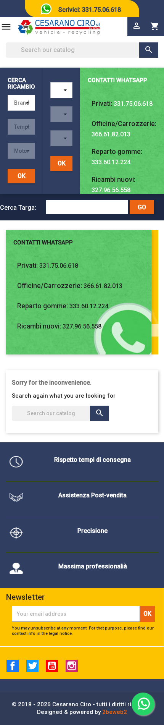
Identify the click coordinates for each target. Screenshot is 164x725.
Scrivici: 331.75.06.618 (89, 9)
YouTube (52, 666)
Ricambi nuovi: (113, 179)
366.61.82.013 (111, 134)
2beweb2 (114, 712)
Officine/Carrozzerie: (124, 124)
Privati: (102, 103)
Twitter (32, 666)
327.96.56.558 (111, 190)
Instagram (72, 666)
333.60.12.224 (111, 162)
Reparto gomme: (117, 151)
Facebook (12, 666)
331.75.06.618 (133, 103)
